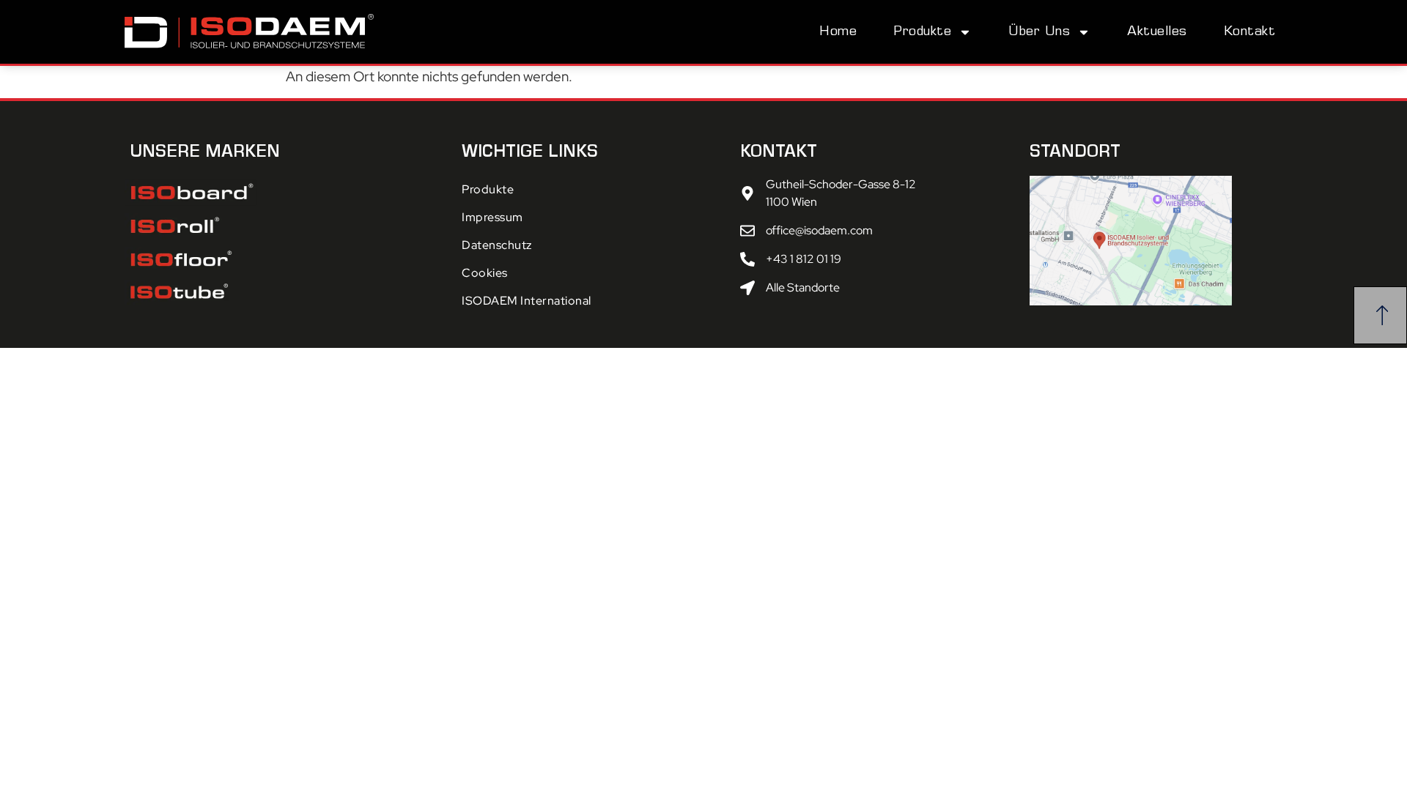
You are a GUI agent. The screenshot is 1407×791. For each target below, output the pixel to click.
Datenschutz (497, 245)
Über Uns (1039, 32)
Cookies (485, 273)
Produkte (922, 32)
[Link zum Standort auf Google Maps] (1156, 241)
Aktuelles (1157, 32)
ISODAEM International (526, 300)
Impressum (492, 217)
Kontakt (1250, 32)
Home (838, 32)
